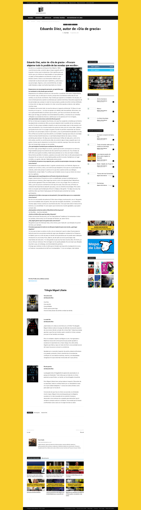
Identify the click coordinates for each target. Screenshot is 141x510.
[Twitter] (113, 3)
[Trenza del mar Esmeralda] (92, 177)
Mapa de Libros (72, 2)
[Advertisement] (70, 46)
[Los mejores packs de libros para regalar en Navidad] (92, 157)
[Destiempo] (92, 186)
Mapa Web (90, 508)
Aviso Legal (101, 508)
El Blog (38, 21)
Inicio (28, 21)
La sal (28, 432)
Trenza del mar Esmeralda (105, 173)
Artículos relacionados (34, 458)
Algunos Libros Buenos (102, 101)
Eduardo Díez (44, 412)
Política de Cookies (110, 508)
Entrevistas (75, 24)
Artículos (48, 18)
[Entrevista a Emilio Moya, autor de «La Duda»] (75, 468)
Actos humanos (102, 99)
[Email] (47, 422)
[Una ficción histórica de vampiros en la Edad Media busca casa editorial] (55, 485)
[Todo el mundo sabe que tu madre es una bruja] (92, 148)
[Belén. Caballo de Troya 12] (92, 167)
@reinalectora (33, 281)
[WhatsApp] (39, 422)
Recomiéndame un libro (74, 18)
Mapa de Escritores (81, 2)
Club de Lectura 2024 (81, 508)
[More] (55, 422)
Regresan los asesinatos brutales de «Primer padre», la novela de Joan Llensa (75, 494)
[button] (112, 18)
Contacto (96, 508)
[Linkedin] (43, 422)
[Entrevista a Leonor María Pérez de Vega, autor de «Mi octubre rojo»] (55, 468)
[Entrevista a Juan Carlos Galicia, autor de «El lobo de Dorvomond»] (36, 468)
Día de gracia (37, 412)
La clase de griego (102, 118)
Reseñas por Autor (55, 2)
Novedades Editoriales (45, 2)
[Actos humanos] (92, 102)
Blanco (99, 108)
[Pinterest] (36, 422)
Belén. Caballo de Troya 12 (105, 164)
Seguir (111, 66)
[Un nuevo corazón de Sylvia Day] (92, 138)
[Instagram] (110, 3)
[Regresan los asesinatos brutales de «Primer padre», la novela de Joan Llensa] (75, 485)
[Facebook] (28, 422)
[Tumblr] (51, 422)
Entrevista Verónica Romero (34, 492)
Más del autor (45, 458)
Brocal (82, 432)
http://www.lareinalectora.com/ (44, 442)
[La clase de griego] (92, 121)
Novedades (38, 18)
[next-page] (31, 499)
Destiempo (100, 183)
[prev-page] (28, 499)
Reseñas (30, 18)
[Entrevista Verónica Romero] (36, 485)
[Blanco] (92, 112)
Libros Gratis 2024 (90, 2)
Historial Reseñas (59, 18)
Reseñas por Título (64, 2)
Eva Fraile (66, 32)
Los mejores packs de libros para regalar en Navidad (103, 156)
